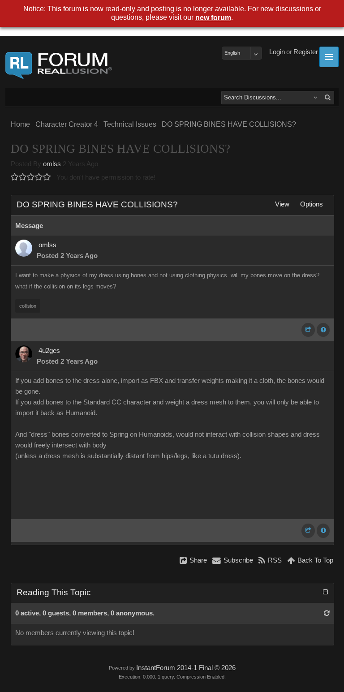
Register (305, 52)
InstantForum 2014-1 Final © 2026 (186, 667)
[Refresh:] (327, 613)
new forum (213, 17)
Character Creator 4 (66, 124)
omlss (52, 164)
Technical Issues (129, 124)
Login (277, 52)
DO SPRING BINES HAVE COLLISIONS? (229, 124)
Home (20, 124)
